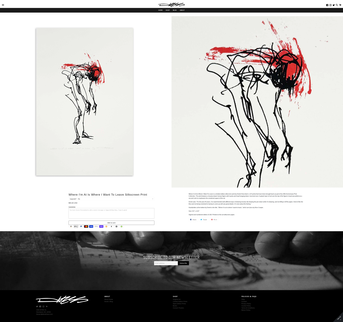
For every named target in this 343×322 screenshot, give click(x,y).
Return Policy (245, 310)
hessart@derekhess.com (44, 314)
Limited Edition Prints (180, 301)
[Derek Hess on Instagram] (331, 5)
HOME (160, 10)
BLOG (175, 10)
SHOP (168, 10)
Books (175, 306)
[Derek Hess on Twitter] (334, 5)
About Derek (108, 299)
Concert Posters (178, 308)
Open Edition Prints (179, 304)
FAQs (243, 299)
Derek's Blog (108, 301)
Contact (244, 301)
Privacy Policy (246, 304)
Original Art (177, 299)
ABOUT (182, 10)
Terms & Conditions (248, 308)
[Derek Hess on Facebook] (327, 5)
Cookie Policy (246, 306)
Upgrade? (73, 199)
